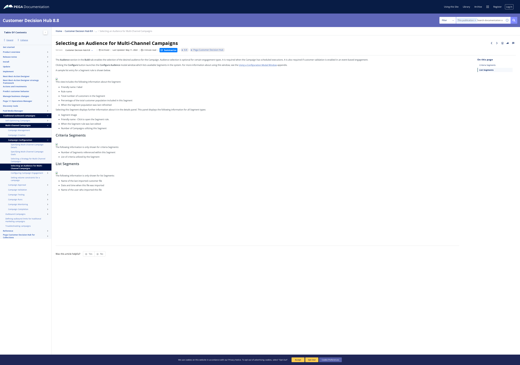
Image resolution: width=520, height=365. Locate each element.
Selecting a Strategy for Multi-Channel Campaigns (28, 160)
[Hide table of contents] (45, 32)
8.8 (185, 49)
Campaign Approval (17, 185)
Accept (298, 360)
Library (466, 6)
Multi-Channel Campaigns (18, 125)
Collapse (24, 40)
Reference (8, 231)
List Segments (486, 70)
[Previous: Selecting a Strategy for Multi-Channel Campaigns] (491, 43)
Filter (444, 20)
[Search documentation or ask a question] (514, 20)
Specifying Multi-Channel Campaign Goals (27, 153)
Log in (509, 6)
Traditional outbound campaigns (19, 115)
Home (59, 31)
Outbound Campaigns (15, 214)
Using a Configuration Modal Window (258, 65)
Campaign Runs (15, 199)
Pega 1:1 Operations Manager (17, 101)
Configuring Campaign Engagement (27, 173)
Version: (59, 50)
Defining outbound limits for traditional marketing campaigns (23, 220)
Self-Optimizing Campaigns (17, 120)
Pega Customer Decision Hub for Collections (19, 236)
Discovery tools (10, 106)
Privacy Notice (234, 360)
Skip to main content (12, 3)
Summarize (170, 50)
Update (6, 66)
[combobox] (480, 20)
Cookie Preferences (330, 360)
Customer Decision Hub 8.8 (79, 31)
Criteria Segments (487, 65)
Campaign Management (19, 130)
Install (6, 61)
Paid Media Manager (13, 111)
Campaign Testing (16, 194)
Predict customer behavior (16, 91)
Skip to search (33, 3)
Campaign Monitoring (18, 204)
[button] (475, 20)
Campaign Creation (17, 135)
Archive (478, 6)
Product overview (11, 52)
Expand (9, 40)
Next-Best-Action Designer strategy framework (21, 81)
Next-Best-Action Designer (16, 76)
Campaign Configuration (20, 140)
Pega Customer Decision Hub (208, 49)
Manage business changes (16, 96)
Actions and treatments (15, 86)
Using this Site (451, 6)
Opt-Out (312, 360)
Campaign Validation (17, 189)
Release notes (10, 57)
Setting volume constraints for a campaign (25, 179)
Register (497, 6)
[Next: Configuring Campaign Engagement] (497, 43)
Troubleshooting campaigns (18, 226)
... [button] (96, 31)
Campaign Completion (18, 209)
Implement (8, 71)
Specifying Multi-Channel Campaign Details (27, 146)
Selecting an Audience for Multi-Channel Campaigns (27, 167)
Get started (8, 47)
